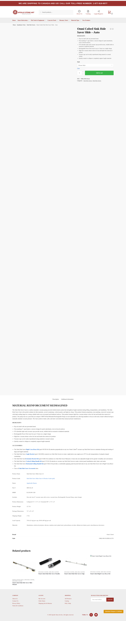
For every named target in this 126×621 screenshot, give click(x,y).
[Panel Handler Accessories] (113, 29)
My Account (42, 598)
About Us (15, 598)
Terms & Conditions (17, 605)
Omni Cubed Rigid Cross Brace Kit (100, 573)
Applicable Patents (32, 483)
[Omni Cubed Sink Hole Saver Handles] (50, 563)
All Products (68, 598)
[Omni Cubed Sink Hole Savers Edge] (76, 563)
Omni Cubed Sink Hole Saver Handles (49, 573)
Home (14, 25)
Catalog (67, 601)
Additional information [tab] (67, 399)
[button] (82, 72)
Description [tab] (55, 399)
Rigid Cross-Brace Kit (32, 449)
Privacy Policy (16, 603)
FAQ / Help (68, 603)
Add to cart (99, 73)
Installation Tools (21, 25)
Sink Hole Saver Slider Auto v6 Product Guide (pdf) (41, 478)
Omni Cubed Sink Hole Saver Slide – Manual (22, 583)
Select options (24, 587)
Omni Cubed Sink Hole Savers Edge (74, 573)
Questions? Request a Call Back (113, 611)
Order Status (42, 601)
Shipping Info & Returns (45, 603)
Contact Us (15, 601)
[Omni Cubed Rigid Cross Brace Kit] (102, 563)
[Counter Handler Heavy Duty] (111, 29)
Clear (78, 68)
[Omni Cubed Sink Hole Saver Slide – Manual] (24, 566)
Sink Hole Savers (31, 25)
